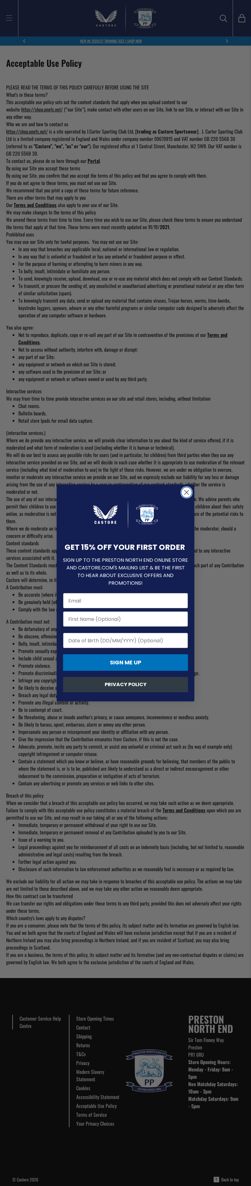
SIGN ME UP (125, 662)
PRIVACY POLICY (126, 684)
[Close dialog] (186, 492)
